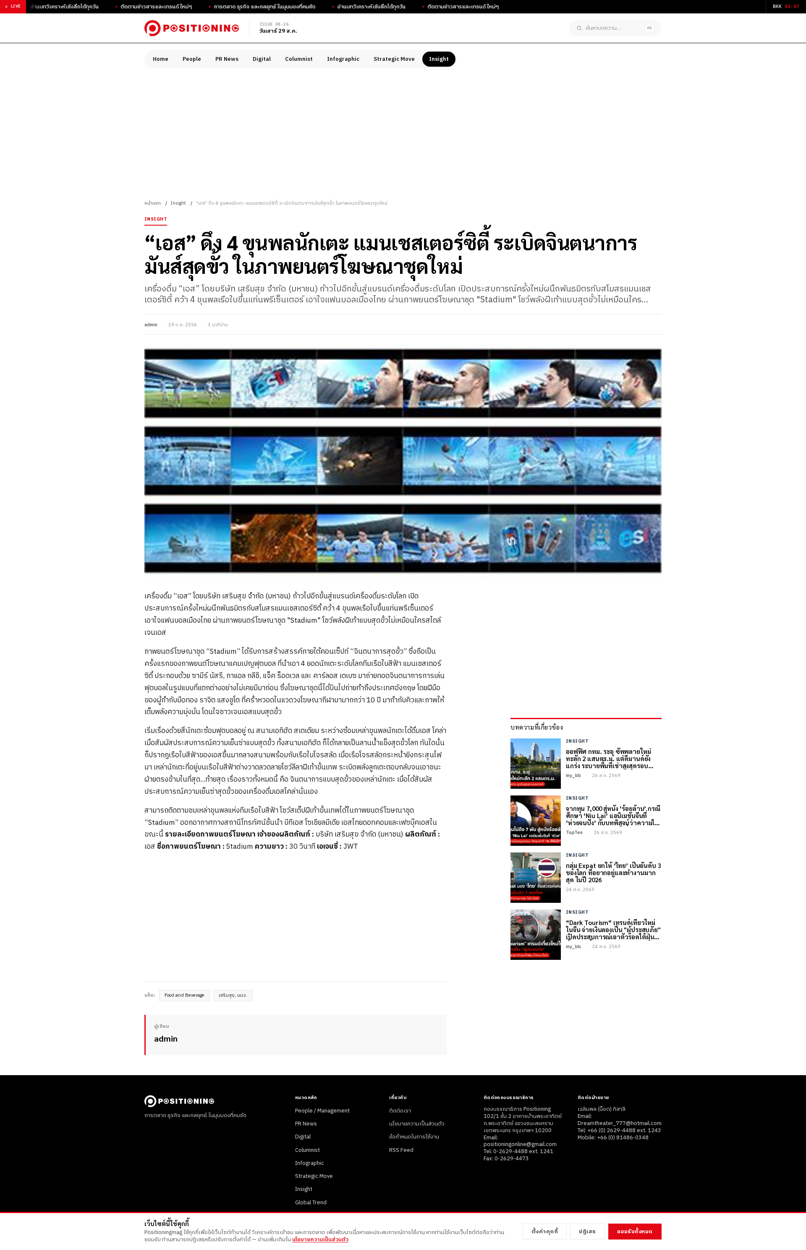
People (192, 59)
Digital (262, 59)
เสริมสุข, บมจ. (233, 995)
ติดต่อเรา (400, 1110)
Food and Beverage (184, 995)
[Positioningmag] (191, 28)
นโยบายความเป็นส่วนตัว (417, 1123)
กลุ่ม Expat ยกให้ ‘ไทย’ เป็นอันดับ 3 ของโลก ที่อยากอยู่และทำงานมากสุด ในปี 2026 (613, 873)
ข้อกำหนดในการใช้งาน (414, 1136)
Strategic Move (394, 59)
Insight (439, 59)
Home (160, 59)
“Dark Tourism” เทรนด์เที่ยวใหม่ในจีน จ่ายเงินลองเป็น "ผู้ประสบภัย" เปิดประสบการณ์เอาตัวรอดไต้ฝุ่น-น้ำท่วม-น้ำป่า (613, 930)
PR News (226, 59)
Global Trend (311, 1202)
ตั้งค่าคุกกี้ (544, 1231)
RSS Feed (401, 1150)
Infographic (343, 59)
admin (150, 325)
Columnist (299, 59)
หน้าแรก (152, 203)
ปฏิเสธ (587, 1231)
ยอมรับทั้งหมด (635, 1231)
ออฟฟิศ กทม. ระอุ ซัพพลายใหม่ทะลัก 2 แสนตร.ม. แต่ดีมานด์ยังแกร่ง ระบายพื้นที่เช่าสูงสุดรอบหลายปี (608, 758)
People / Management (322, 1110)
